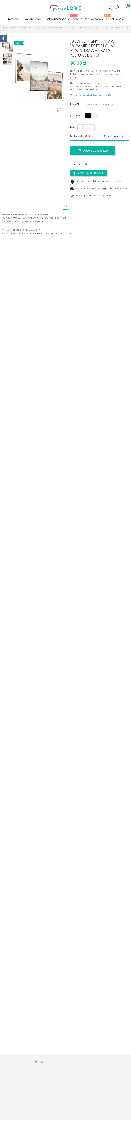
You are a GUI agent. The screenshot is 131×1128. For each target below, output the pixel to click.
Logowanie (62, 1077)
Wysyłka (60, 1087)
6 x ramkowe (94, 19)
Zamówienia (84, 1082)
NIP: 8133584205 (13, 1102)
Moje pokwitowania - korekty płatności (87, 1090)
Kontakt (60, 1097)
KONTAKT (14, 19)
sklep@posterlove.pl (16, 1107)
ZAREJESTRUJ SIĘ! (65, 1115)
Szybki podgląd (19, 290)
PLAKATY (77, 17)
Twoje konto (86, 1070)
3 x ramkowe (114, 17)
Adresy (81, 1098)
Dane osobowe (86, 1077)
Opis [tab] (65, 206)
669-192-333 (12, 1097)
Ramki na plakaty (42, 1093)
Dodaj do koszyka (95, 151)
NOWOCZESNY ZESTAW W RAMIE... (24, 298)
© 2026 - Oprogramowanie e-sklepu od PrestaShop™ (30, 1123)
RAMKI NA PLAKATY (57, 19)
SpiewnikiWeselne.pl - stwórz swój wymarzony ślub (44, 1102)
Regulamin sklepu (65, 1101)
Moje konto (62, 1082)
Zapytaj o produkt (89, 173)
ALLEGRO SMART (33, 19)
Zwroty (59, 1092)
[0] (125, 8)
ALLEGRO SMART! (42, 1110)
